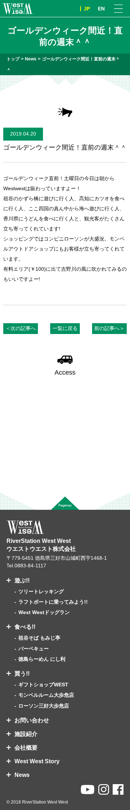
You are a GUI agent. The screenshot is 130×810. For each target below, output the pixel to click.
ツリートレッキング (41, 591)
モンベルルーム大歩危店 (46, 695)
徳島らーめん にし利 (41, 659)
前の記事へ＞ (109, 328)
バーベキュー (33, 648)
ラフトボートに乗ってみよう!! (53, 602)
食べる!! (24, 627)
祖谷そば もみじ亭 (39, 638)
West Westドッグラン (44, 612)
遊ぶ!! (22, 580)
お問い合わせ (31, 720)
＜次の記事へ (20, 328)
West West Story (37, 761)
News (22, 775)
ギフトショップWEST (43, 684)
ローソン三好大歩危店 (43, 706)
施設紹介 (26, 734)
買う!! (22, 674)
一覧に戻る (65, 328)
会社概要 (26, 748)
